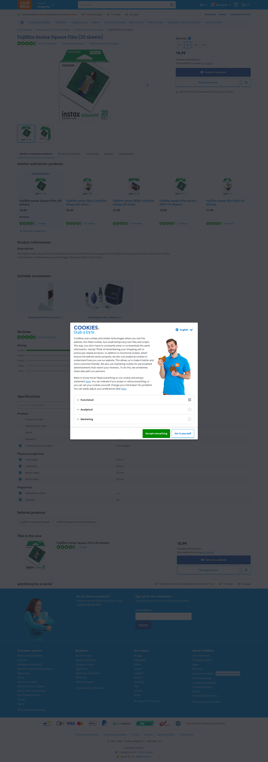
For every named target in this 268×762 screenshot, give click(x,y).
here (88, 381)
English (184, 329)
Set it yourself (183, 433)
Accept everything (156, 433)
